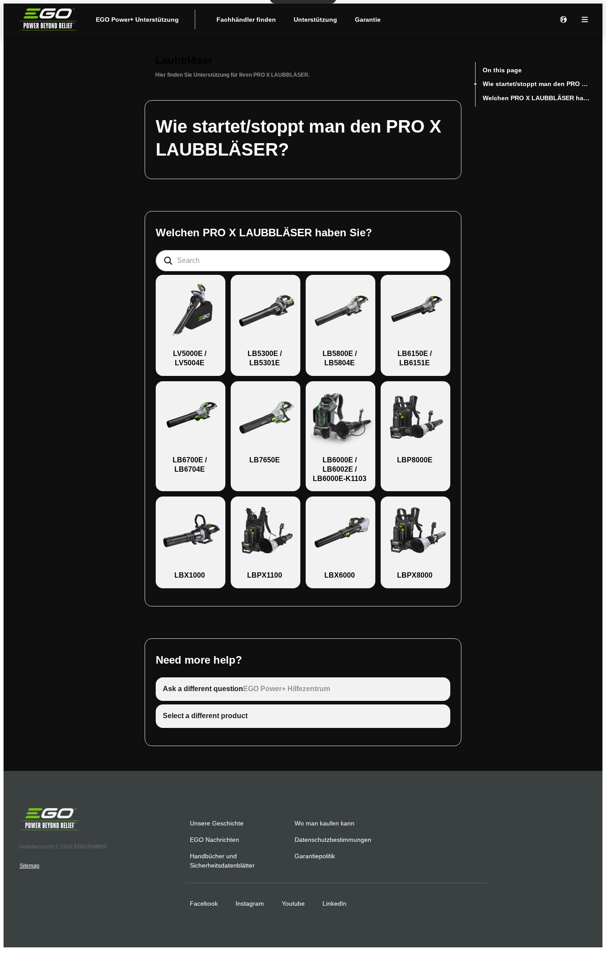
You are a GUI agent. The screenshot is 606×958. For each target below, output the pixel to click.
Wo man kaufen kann (324, 823)
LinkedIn (334, 903)
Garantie (368, 19)
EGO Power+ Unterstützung (137, 19)
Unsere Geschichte (217, 823)
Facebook (204, 903)
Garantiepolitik (315, 856)
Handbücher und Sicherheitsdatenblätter (222, 860)
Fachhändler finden (246, 19)
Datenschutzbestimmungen (333, 839)
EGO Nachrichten (214, 839)
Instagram (250, 903)
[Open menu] (584, 19)
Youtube (293, 903)
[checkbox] (190, 325)
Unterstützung (315, 19)
